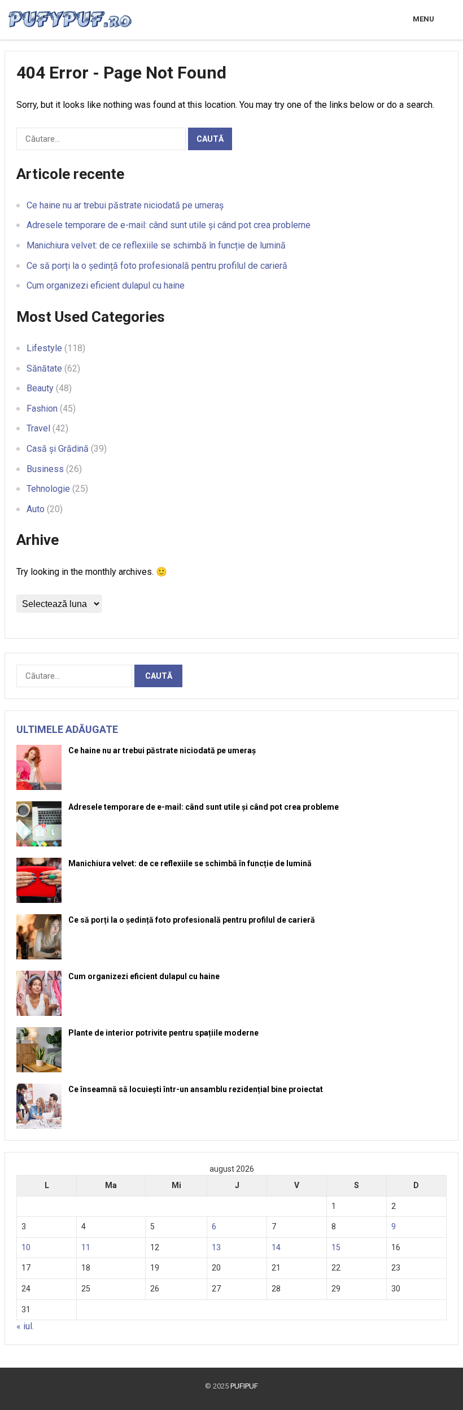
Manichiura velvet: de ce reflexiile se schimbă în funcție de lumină (156, 245)
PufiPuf (244, 1386)
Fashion (42, 408)
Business (45, 469)
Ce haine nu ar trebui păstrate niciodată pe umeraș (125, 205)
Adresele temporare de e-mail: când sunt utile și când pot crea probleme (169, 225)
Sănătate (44, 368)
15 (335, 1247)
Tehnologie (48, 488)
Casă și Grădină (58, 448)
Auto (36, 509)
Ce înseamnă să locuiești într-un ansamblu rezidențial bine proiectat (195, 1089)
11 (85, 1247)
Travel (38, 428)
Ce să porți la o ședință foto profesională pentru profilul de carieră (157, 265)
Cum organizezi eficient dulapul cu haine (106, 285)
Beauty (40, 388)
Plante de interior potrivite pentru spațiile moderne (163, 1032)
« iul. (25, 1326)
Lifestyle (44, 348)
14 (276, 1247)
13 (216, 1247)
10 (25, 1247)
